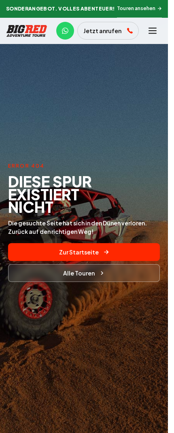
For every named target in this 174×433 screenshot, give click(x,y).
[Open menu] (152, 31)
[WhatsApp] (65, 31)
